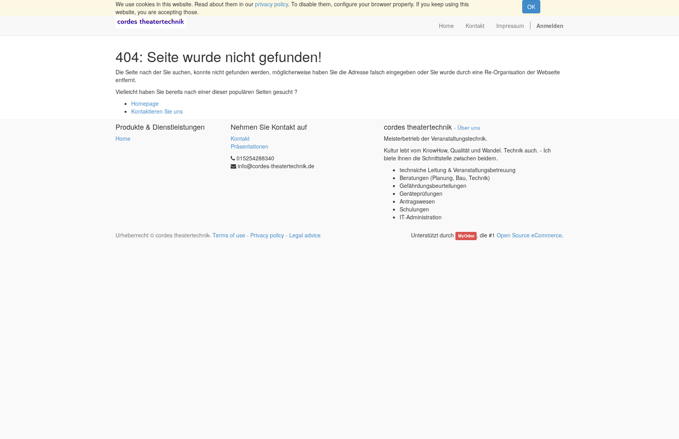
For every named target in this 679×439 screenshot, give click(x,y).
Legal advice (305, 235)
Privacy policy (267, 235)
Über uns (468, 127)
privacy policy (271, 4)
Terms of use (229, 235)
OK (531, 7)
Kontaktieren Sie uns (157, 111)
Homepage (145, 103)
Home (123, 138)
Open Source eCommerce (529, 235)
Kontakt (240, 138)
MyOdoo (466, 236)
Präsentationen (249, 146)
